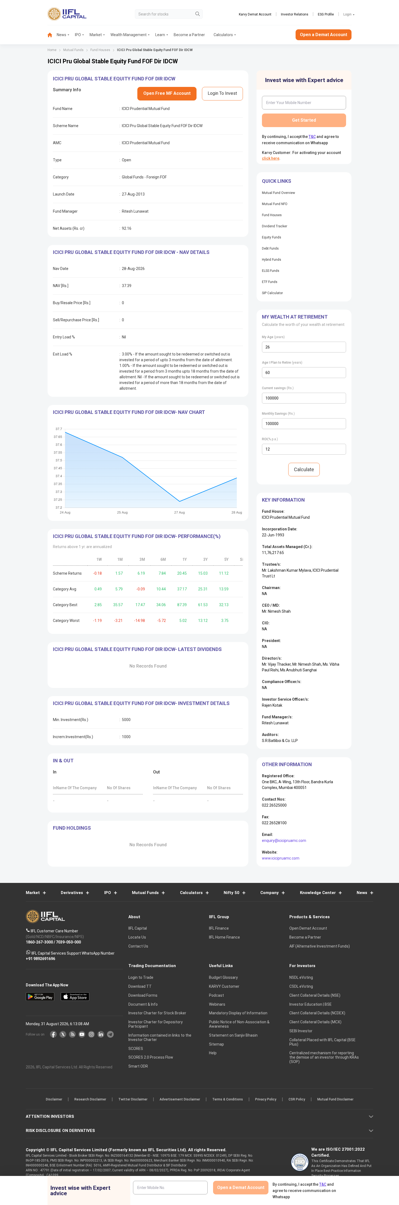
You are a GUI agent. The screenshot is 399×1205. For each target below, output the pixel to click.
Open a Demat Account (161, 621)
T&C (170, 637)
